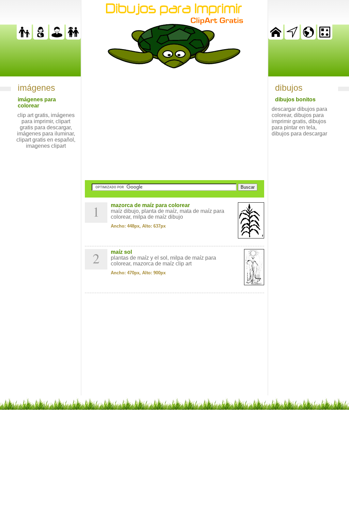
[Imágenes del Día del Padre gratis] (24, 38)
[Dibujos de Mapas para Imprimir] (308, 38)
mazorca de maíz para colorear (150, 205)
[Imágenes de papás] (56, 38)
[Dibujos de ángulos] (292, 38)
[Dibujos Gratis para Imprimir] (275, 38)
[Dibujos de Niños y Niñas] (73, 38)
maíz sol (121, 252)
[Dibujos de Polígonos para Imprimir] (324, 38)
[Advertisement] (174, 124)
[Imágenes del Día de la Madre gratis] (40, 38)
